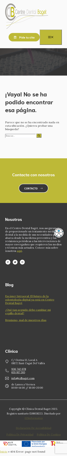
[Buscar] (38, 136)
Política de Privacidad (19, 434)
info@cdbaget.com (23, 378)
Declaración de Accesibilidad (33, 428)
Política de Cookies (49, 434)
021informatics (34, 418)
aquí (19, 251)
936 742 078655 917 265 (18, 370)
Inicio (3, 451)
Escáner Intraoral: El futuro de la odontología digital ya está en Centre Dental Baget (29, 299)
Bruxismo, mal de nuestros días (25, 320)
